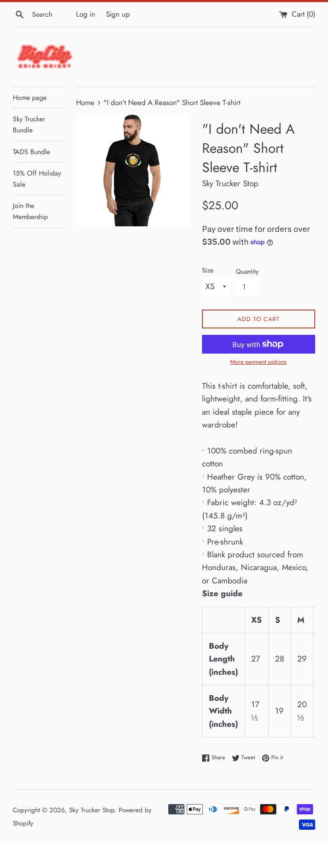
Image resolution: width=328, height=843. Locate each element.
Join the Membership (30, 211)
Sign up (118, 14)
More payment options (258, 361)
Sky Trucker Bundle (29, 124)
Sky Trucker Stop (91, 810)
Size (208, 270)
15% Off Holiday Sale (37, 178)
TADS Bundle (31, 152)
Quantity (247, 271)
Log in (85, 14)
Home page (30, 97)
